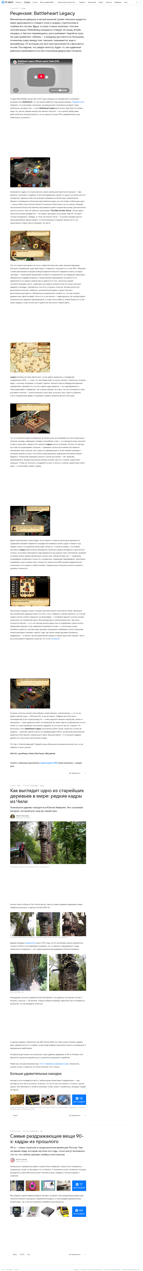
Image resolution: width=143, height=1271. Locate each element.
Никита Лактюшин (22, 816)
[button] (30, 172)
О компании (9, 1269)
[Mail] (3, 2)
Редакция (76, 1269)
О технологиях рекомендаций (111, 1269)
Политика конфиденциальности (130, 1269)
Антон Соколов (21, 1159)
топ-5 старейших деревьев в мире (54, 1064)
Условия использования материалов (91, 1269)
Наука (42, 785)
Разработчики (78, 102)
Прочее (23, 8)
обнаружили (30, 943)
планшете (55, 639)
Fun (41, 1131)
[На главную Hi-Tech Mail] (8, 2)
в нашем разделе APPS (48, 763)
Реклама (16, 1269)
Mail (3, 1269)
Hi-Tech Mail (33, 785)
